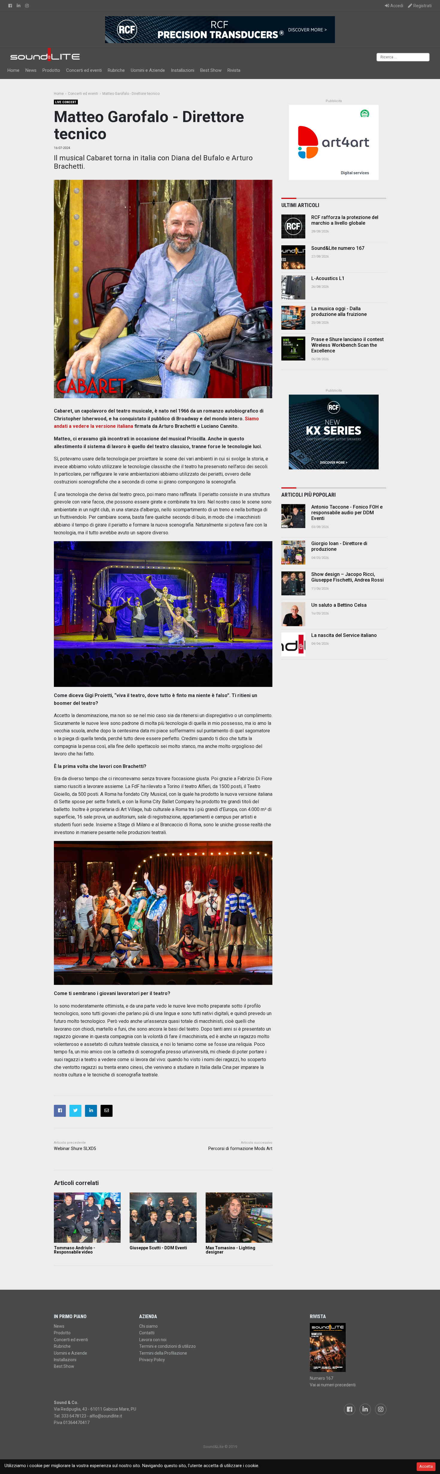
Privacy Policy (152, 1359)
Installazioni (182, 70)
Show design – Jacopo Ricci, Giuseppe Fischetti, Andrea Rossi (347, 577)
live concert (65, 102)
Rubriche (116, 70)
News (31, 70)
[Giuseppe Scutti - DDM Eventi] (163, 1217)
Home (13, 70)
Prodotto (51, 70)
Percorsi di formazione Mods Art (240, 1148)
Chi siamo (148, 1326)
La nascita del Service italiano (344, 635)
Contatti (146, 1332)
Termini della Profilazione (163, 1353)
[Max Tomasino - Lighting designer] (239, 1217)
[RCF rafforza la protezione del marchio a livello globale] (293, 226)
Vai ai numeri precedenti (333, 1384)
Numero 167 (321, 1378)
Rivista (233, 70)
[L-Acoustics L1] (293, 287)
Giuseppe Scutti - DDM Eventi (158, 1247)
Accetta (426, 1466)
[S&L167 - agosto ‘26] (348, 1347)
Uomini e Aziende (148, 70)
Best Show (210, 70)
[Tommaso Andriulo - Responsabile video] (87, 1217)
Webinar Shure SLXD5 (75, 1148)
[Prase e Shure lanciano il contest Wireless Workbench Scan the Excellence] (293, 348)
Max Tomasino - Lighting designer (230, 1249)
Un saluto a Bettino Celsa (339, 605)
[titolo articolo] (293, 516)
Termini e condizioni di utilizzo (167, 1346)
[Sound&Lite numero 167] (293, 257)
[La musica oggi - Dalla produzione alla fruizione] (293, 318)
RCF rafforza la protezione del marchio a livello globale (344, 220)
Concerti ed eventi (84, 70)
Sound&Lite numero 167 (337, 248)
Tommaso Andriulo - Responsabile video (74, 1249)
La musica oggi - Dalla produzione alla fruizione (339, 311)
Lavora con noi (152, 1339)
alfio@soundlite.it (105, 1416)
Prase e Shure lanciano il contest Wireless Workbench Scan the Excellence (347, 345)
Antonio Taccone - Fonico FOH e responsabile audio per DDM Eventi (347, 512)
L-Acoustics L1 (328, 278)
